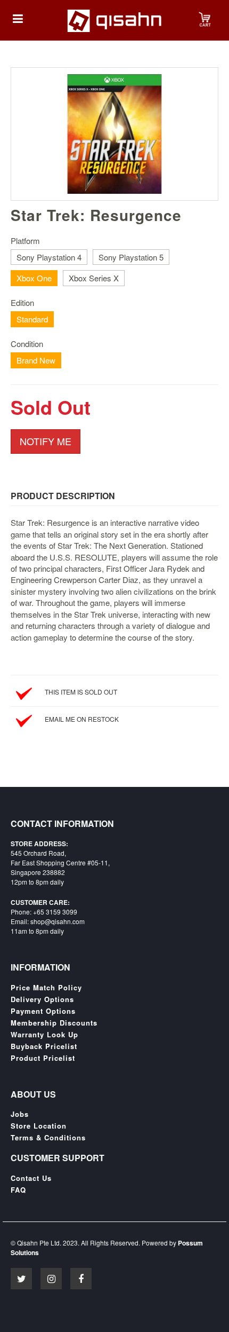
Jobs (20, 1114)
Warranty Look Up (44, 1034)
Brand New (36, 360)
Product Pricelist (43, 1058)
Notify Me (45, 441)
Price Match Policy (46, 987)
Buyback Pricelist (44, 1046)
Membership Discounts (54, 1023)
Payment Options (43, 1011)
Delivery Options (42, 999)
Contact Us (31, 1178)
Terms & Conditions (48, 1137)
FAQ (18, 1190)
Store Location (39, 1126)
